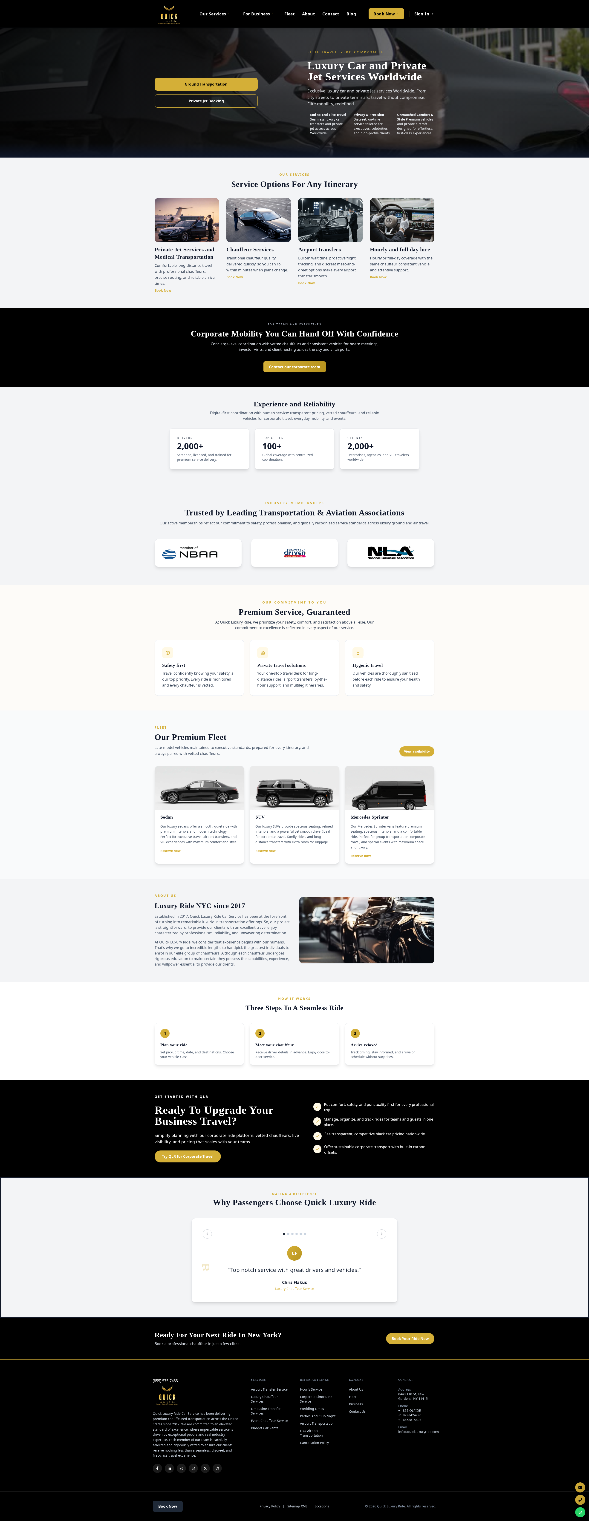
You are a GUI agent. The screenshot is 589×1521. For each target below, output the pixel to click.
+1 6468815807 (409, 1419)
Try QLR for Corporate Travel (188, 1156)
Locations (322, 1506)
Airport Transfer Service (269, 1389)
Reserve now (170, 850)
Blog (351, 14)
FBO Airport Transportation (311, 1433)
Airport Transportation (317, 1423)
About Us (356, 1389)
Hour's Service (311, 1389)
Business (356, 1404)
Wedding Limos (312, 1408)
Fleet (289, 14)
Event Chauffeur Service (269, 1420)
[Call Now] (580, 1500)
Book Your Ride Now (410, 1338)
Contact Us (357, 1411)
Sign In (421, 14)
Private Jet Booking (206, 101)
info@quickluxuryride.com (418, 1431)
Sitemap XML (297, 1506)
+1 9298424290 (409, 1415)
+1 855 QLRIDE (409, 1410)
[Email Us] (580, 1487)
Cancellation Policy (314, 1442)
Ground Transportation (206, 84)
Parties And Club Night (317, 1416)
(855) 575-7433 (165, 1380)
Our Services (212, 14)
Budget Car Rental (265, 1428)
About (308, 14)
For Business (256, 14)
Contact (330, 14)
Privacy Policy (270, 1506)
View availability (417, 751)
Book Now (384, 14)
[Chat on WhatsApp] (580, 1512)
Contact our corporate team (294, 366)
